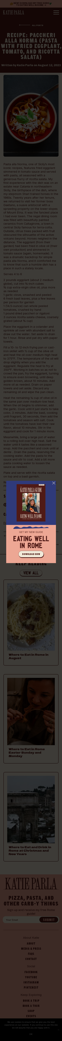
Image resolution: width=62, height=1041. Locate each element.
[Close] (54, 483)
